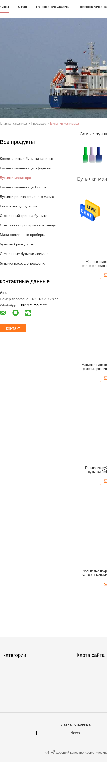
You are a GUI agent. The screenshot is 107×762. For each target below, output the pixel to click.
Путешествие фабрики (52, 7)
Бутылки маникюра (64, 123)
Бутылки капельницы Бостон (23, 187)
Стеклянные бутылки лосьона (24, 254)
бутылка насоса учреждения (23, 263)
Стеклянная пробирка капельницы (28, 225)
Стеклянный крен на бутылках (24, 216)
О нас (22, 7)
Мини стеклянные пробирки (23, 235)
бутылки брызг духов (17, 244)
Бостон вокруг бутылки (18, 206)
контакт (13, 328)
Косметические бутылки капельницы (28, 159)
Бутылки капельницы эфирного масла (28, 168)
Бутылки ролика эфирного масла (27, 197)
